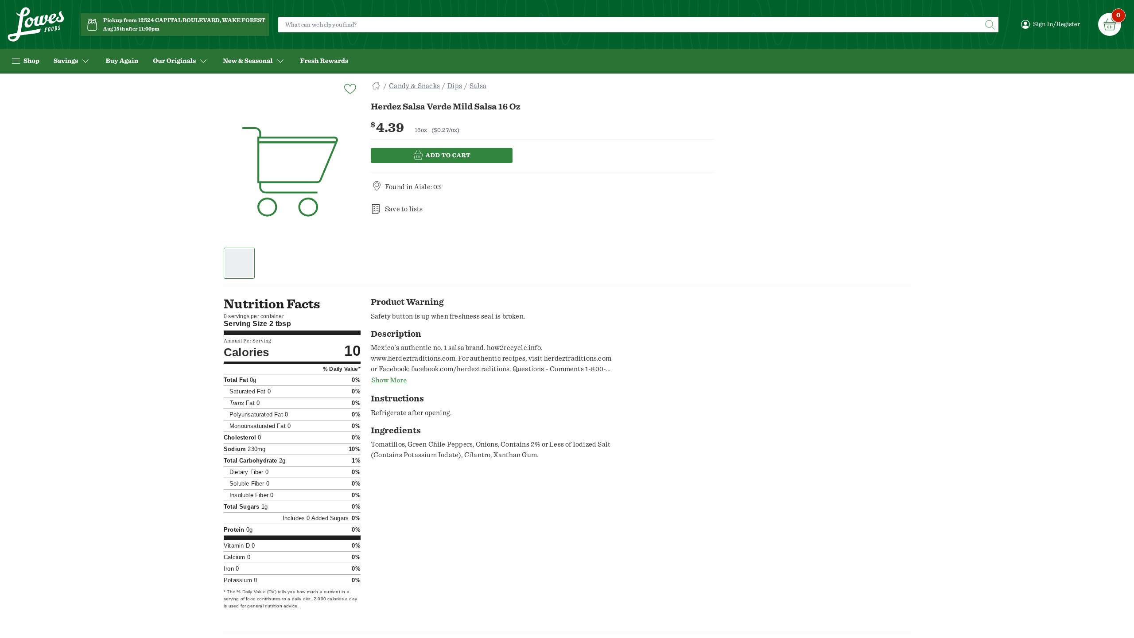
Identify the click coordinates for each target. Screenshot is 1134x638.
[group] (290, 172)
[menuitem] (122, 61)
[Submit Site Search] (989, 24)
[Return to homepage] (36, 25)
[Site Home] (376, 86)
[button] (239, 263)
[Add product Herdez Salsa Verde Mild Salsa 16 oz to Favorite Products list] (349, 88)
